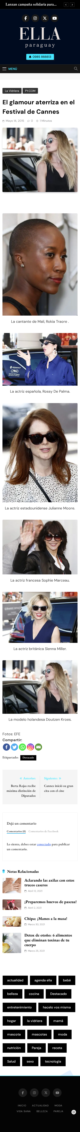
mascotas (39, 1034)
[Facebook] (6, 747)
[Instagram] (30, 747)
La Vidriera (12, 91)
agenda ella (43, 980)
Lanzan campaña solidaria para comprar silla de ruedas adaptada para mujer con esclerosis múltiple (32, 4)
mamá (58, 1021)
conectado (44, 844)
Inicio (22, 1105)
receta (57, 1048)
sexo (30, 1061)
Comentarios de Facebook (43, 831)
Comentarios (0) (16, 831)
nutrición (14, 1048)
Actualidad (40, 1105)
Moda (58, 1105)
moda (62, 1034)
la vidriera (34, 1021)
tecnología (53, 1061)
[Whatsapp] (22, 747)
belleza (12, 994)
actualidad (15, 980)
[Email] (38, 747)
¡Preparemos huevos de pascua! (50, 901)
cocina (34, 994)
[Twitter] (14, 747)
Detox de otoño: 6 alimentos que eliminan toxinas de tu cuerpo (48, 939)
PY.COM (30, 91)
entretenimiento (19, 1007)
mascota (14, 1034)
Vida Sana (24, 1111)
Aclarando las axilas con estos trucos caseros (49, 882)
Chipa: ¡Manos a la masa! (45, 918)
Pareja (36, 1048)
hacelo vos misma (57, 1007)
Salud (11, 1061)
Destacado (28, 757)
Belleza (42, 1111)
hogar (11, 1021)
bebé (67, 980)
